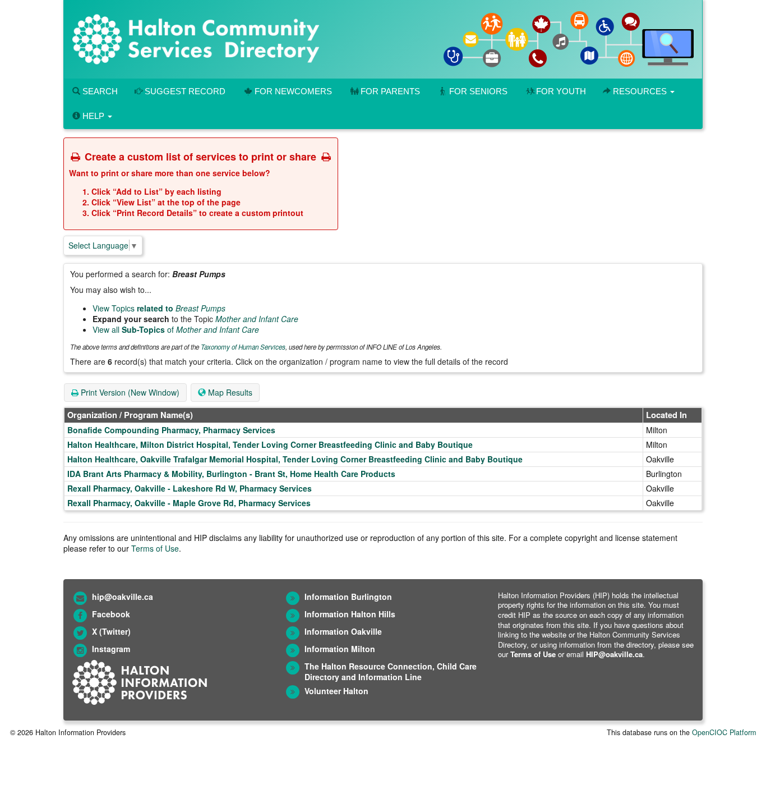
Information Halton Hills (349, 614)
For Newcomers (293, 91)
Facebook (111, 614)
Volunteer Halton (336, 690)
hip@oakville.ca (122, 596)
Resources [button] (640, 91)
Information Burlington (348, 596)
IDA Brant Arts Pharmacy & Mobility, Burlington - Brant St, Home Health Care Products (231, 473)
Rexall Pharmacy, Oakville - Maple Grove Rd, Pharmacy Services (189, 502)
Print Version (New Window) (129, 392)
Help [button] (93, 116)
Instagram (111, 648)
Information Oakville (343, 631)
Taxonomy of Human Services (243, 346)
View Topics (159, 308)
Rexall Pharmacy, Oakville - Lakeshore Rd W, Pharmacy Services (189, 488)
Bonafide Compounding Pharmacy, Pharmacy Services (171, 429)
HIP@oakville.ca (614, 654)
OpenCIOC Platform (724, 732)
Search (99, 91)
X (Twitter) (111, 631)
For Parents (390, 91)
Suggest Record (183, 91)
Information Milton (339, 648)
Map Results (229, 392)
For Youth (561, 91)
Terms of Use (155, 548)
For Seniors (478, 91)
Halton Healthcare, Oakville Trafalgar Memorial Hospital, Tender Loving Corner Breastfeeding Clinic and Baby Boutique (295, 459)
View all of (176, 329)
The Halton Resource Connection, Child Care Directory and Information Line (390, 671)
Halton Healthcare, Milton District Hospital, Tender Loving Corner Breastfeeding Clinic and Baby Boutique (270, 444)
